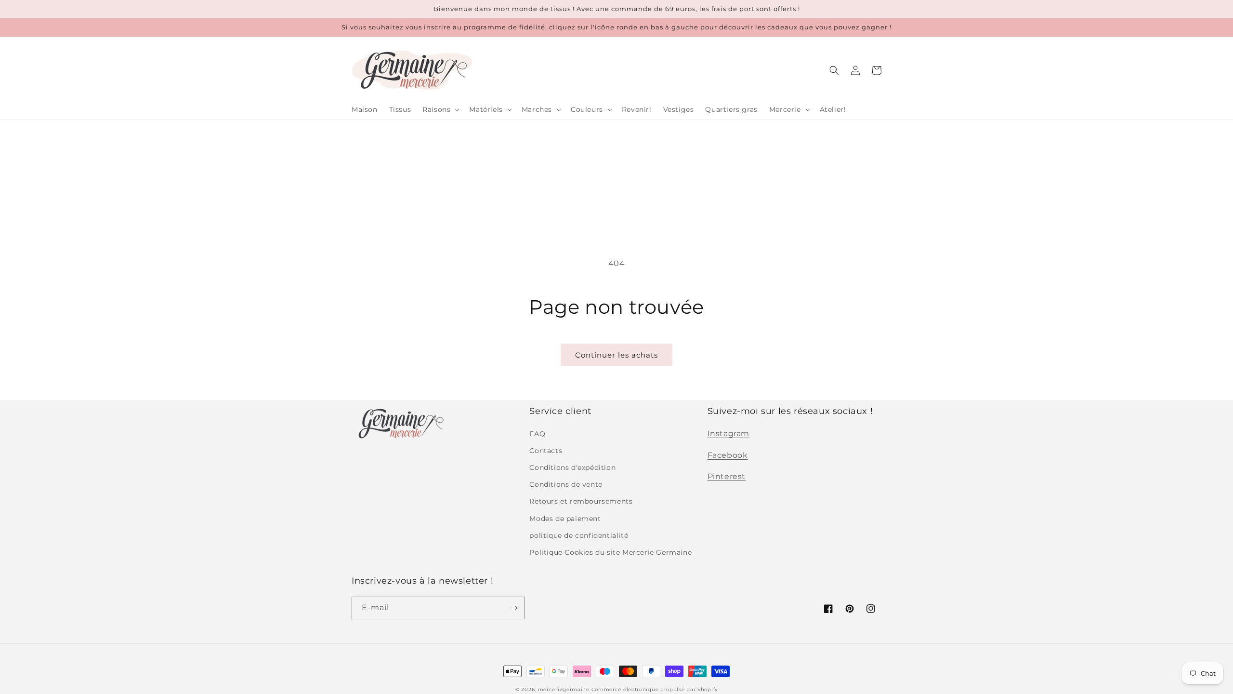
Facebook (728, 455)
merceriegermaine (564, 689)
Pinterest (727, 476)
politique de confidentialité (578, 535)
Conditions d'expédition (572, 467)
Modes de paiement (565, 518)
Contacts (545, 450)
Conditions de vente (565, 484)
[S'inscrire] (514, 608)
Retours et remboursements (580, 501)
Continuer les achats (616, 355)
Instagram (728, 433)
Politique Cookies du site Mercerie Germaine (610, 552)
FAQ (537, 433)
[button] (440, 109)
